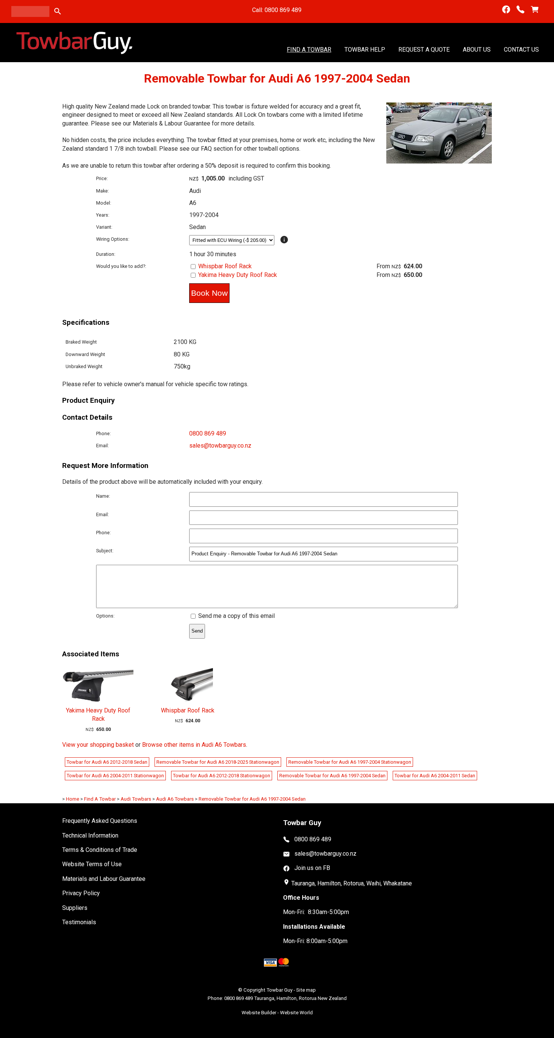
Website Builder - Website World (277, 1012)
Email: (102, 445)
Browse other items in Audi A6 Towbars (194, 744)
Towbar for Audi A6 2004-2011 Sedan (435, 775)
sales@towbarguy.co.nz (220, 445)
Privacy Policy (81, 893)
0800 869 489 (207, 433)
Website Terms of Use (92, 864)
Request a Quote (424, 49)
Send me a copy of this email (236, 615)
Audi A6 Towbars (175, 799)
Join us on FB (312, 867)
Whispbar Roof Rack (225, 266)
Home (72, 799)
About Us (477, 49)
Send (197, 631)
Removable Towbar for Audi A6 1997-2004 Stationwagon (349, 762)
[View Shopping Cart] (534, 9)
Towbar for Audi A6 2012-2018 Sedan (107, 762)
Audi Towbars (136, 799)
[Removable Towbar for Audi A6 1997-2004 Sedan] (439, 161)
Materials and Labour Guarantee (103, 878)
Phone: (103, 433)
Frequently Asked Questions (99, 820)
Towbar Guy (279, 990)
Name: (103, 496)
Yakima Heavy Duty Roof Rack (237, 274)
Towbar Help (364, 49)
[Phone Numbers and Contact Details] (520, 9)
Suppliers (74, 907)
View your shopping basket (98, 744)
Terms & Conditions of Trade (99, 849)
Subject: (104, 550)
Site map (306, 990)
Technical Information (90, 835)
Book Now (209, 293)
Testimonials (79, 922)
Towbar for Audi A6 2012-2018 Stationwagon (221, 775)
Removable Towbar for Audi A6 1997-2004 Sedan (332, 775)
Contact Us (521, 49)
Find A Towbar (309, 49)
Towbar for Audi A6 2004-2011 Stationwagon (115, 775)
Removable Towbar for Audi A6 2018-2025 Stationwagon (217, 762)
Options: (105, 616)
